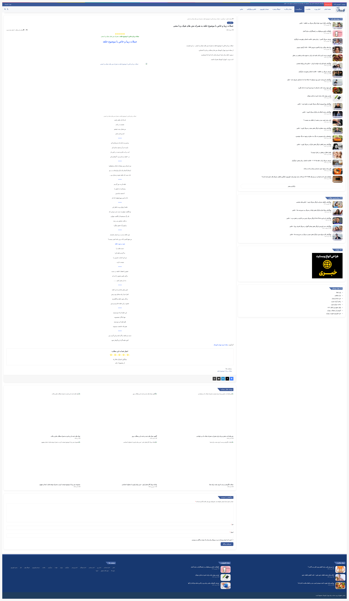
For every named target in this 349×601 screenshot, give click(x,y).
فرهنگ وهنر (27, 567)
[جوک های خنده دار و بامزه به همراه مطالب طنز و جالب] (43, 413)
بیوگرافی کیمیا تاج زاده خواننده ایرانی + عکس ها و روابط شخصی (313, 63)
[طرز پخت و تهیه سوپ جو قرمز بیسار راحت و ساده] (338, 171)
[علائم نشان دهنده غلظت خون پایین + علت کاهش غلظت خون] (340, 577)
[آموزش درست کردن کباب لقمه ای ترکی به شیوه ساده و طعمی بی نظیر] (338, 58)
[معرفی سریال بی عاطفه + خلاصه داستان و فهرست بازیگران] (338, 74)
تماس (241, 9)
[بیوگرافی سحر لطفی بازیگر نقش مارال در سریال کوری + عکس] (338, 146)
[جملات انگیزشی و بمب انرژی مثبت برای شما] (196, 462)
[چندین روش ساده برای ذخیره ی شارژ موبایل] (338, 98)
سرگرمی (299, 9)
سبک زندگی (288, 9)
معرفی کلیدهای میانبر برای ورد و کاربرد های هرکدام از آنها (203, 583)
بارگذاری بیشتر (291, 186)
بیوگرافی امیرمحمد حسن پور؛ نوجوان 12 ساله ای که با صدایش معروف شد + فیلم (309, 79)
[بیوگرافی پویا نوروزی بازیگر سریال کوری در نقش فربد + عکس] (338, 106)
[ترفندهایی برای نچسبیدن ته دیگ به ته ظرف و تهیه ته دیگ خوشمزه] (338, 138)
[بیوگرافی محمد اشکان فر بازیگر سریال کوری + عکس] (338, 114)
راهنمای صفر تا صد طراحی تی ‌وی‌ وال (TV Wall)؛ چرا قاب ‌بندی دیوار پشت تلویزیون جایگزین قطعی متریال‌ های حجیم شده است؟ (296, 176)
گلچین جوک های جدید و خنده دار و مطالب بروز (144, 436)
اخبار (114, 567)
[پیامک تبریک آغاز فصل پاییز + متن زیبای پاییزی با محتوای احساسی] (120, 462)
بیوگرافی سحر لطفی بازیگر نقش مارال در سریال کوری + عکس (314, 144)
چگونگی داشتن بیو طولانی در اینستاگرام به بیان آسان (317, 31)
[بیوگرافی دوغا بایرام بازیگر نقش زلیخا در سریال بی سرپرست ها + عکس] (338, 212)
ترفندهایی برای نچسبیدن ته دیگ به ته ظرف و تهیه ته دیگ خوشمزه (313, 136)
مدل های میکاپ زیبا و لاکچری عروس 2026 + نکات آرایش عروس (314, 47)
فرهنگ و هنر (277, 9)
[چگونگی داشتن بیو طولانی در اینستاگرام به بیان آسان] (338, 33)
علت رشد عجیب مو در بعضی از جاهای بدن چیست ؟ (317, 120)
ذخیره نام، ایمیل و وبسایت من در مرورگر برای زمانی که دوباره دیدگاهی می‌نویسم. (212, 540)
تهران (61, 567)
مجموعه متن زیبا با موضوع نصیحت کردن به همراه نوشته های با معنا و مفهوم (60, 484)
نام (232, 524)
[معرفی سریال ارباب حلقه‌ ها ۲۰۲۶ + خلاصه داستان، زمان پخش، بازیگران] (338, 163)
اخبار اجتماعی (107, 567)
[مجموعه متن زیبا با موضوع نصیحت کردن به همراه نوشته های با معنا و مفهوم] (43, 462)
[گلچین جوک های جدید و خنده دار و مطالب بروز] (120, 413)
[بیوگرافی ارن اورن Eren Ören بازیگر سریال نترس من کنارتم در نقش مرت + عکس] (338, 220)
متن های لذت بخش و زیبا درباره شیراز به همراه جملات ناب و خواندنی (214, 436)
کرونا (97, 570)
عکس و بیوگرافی (251, 9)
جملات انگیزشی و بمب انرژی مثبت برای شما (221, 484)
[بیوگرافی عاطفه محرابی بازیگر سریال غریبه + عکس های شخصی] (338, 204)
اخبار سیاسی (92, 567)
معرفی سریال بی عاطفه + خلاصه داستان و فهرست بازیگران (315, 71)
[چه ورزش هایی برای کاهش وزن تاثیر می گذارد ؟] (340, 569)
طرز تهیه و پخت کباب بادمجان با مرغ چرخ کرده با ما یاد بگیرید (314, 87)
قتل (21, 567)
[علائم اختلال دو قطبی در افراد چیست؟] (338, 155)
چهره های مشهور (105, 570)
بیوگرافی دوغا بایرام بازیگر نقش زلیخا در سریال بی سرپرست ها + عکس (311, 210)
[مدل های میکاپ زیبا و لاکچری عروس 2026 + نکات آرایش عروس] (338, 49)
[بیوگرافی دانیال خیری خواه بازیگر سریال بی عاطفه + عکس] (338, 25)
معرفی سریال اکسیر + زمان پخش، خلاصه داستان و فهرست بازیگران (312, 39)
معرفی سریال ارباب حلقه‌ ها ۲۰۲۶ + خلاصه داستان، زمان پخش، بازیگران (311, 160)
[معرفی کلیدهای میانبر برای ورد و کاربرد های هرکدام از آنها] (226, 585)
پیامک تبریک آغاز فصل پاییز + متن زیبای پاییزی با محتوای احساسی (139, 484)
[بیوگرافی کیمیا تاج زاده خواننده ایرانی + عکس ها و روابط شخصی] (338, 66)
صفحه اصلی (327, 9)
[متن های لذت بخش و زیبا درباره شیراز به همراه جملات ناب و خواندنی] (196, 413)
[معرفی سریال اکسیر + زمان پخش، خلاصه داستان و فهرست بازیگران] (338, 41)
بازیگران (67, 567)
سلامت (309, 9)
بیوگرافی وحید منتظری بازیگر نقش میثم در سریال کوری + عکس (314, 128)
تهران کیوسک (8, 4)
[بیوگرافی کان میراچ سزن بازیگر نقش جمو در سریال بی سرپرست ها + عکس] (338, 236)
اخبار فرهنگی (83, 567)
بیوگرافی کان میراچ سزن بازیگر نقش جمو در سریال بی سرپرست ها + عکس (310, 234)
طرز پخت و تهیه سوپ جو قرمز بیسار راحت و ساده (317, 168)
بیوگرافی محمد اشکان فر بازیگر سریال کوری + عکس (316, 112)
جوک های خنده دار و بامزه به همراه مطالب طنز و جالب (65, 436)
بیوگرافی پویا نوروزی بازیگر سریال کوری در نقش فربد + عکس (308, 3)
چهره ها (113, 570)
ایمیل (231, 532)
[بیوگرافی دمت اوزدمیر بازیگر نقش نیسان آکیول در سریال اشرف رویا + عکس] (338, 228)
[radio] (116, 34)
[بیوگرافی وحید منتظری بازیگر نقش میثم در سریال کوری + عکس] (338, 130)
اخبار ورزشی (74, 567)
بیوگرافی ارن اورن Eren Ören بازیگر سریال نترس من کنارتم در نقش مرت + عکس (309, 218)
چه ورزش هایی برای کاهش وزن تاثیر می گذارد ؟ (321, 567)
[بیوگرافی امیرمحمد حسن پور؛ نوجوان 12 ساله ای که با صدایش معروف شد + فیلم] (338, 82)
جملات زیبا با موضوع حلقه (224, 371)
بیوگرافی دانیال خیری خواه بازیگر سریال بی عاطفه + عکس (315, 23)
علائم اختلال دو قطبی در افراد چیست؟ (321, 152)
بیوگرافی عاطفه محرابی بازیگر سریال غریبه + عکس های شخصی (313, 202)
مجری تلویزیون (14, 567)
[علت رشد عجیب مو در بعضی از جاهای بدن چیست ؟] (338, 122)
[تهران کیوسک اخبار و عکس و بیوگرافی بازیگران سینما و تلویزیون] (340, 9)
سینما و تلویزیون (264, 9)
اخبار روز (318, 9)
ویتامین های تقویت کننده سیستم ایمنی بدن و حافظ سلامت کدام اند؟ (316, 583)
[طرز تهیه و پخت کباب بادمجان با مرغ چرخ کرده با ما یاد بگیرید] (338, 90)
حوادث (56, 567)
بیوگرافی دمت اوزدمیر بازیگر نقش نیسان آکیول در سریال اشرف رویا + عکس (310, 226)
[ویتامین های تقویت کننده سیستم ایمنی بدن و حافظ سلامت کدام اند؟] (340, 585)
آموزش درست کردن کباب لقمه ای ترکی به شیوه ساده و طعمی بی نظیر (312, 55)
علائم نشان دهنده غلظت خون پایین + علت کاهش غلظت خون (318, 575)
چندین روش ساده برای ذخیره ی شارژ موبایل (319, 96)
